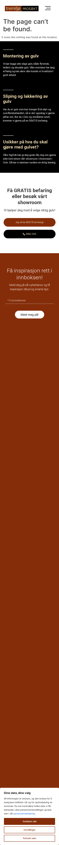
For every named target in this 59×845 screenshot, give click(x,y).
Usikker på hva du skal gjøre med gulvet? (25, 144)
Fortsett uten (29, 838)
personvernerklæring (24, 813)
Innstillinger (29, 829)
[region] (29, 816)
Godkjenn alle (30, 821)
